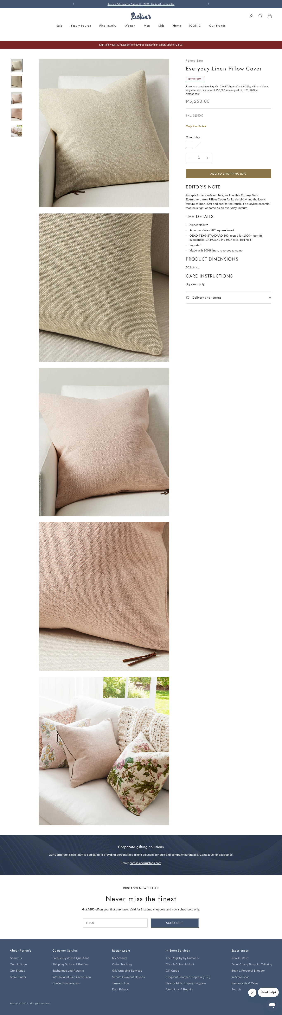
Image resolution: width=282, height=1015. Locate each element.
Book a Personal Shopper (248, 970)
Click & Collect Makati (180, 964)
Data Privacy (120, 989)
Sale (59, 25)
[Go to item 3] (17, 98)
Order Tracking (122, 964)
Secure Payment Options (128, 977)
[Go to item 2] (17, 81)
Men (147, 25)
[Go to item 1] (17, 65)
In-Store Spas (240, 977)
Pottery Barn (194, 60)
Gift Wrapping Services (127, 970)
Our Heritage (18, 964)
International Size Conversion (71, 977)
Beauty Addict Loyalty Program (186, 983)
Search (236, 989)
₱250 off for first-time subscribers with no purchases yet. (141, 4)
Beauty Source (81, 25)
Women (130, 25)
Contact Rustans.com (66, 983)
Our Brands (217, 25)
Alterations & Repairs (179, 989)
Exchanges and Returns (68, 970)
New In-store (239, 958)
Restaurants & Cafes (244, 983)
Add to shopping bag (228, 173)
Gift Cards (172, 970)
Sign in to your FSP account (115, 44)
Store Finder (18, 977)
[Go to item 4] (17, 114)
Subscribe (175, 922)
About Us (16, 958)
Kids (161, 25)
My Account (119, 958)
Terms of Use (120, 983)
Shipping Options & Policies (70, 964)
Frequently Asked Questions (70, 958)
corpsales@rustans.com (145, 863)
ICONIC (195, 25)
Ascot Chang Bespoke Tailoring (251, 964)
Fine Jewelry (107, 25)
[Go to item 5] (17, 130)
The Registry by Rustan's (182, 958)
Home (177, 25)
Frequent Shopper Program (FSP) (188, 977)
